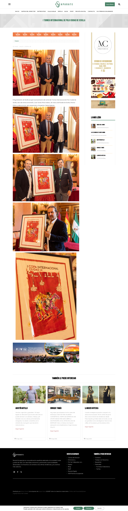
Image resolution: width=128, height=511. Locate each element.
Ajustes (99, 508)
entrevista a (106, 127)
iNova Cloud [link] (24, 491)
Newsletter (98, 462)
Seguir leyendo (19, 431)
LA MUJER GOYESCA (101, 155)
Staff (72, 11)
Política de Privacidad (75, 491)
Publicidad (98, 464)
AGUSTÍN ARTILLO (101, 140)
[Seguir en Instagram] (14, 472)
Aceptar (78, 508)
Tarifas (98, 469)
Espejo (60, 11)
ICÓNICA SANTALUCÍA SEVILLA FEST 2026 (98, 413)
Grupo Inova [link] (42, 491)
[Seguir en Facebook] (17, 472)
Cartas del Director (28, 11)
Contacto (91, 11)
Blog (66, 11)
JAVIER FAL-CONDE (101, 125)
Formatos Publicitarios (103, 467)
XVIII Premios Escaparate (75, 473)
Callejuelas (52, 11)
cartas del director (102, 135)
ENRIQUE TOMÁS (100, 148)
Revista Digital (80, 11)
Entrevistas (41, 11)
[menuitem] (9, 4)
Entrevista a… (72, 460)
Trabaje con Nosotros (101, 460)
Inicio (17, 11)
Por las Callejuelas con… (75, 462)
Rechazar (88, 508)
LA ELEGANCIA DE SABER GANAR (98, 132)
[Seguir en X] (21, 472)
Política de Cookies (22, 493)
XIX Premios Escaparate (105, 11)
